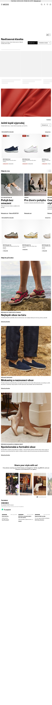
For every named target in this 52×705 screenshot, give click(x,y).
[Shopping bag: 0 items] (50, 4)
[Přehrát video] (49, 35)
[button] (26, 22)
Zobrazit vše (47, 132)
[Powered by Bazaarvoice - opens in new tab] (41, 497)
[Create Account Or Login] (44, 4)
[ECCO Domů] (6, 4)
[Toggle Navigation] (1, 4)
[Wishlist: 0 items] (47, 4)
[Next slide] (50, 171)
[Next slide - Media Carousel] (49, 484)
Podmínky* (48, 119)
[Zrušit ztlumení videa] (47, 35)
